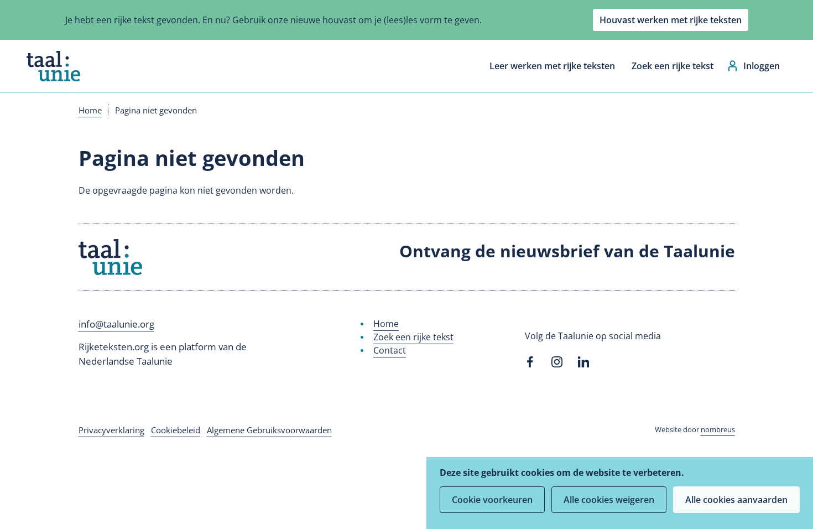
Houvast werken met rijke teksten (671, 20)
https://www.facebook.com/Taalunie (530, 361)
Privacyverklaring (111, 429)
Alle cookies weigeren (609, 500)
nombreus (718, 429)
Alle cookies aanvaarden (736, 500)
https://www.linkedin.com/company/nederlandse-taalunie (583, 361)
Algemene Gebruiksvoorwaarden (269, 429)
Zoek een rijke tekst (672, 66)
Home (90, 110)
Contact (389, 350)
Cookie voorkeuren (492, 500)
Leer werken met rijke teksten (552, 66)
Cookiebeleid (175, 429)
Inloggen (761, 66)
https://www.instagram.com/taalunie (556, 361)
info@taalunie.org (116, 324)
